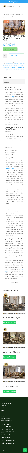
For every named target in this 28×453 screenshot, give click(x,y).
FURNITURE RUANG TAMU (12, 14)
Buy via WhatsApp (9, 323)
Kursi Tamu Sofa (18, 62)
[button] (23, 22)
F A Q (2, 416)
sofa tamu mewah (16, 69)
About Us (3, 405)
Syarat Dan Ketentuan (6, 420)
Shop (2, 410)
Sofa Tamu (12, 67)
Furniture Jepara (10, 168)
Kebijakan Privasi (5, 418)
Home (4, 14)
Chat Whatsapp (10, 49)
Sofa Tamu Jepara (20, 67)
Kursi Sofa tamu (10, 63)
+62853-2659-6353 (10, 440)
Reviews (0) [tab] (7, 82)
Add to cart (14, 55)
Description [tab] (7, 77)
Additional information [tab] (10, 80)
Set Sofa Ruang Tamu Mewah (10, 65)
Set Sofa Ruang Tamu (19, 63)
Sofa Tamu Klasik (7, 69)
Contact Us (4, 408)
